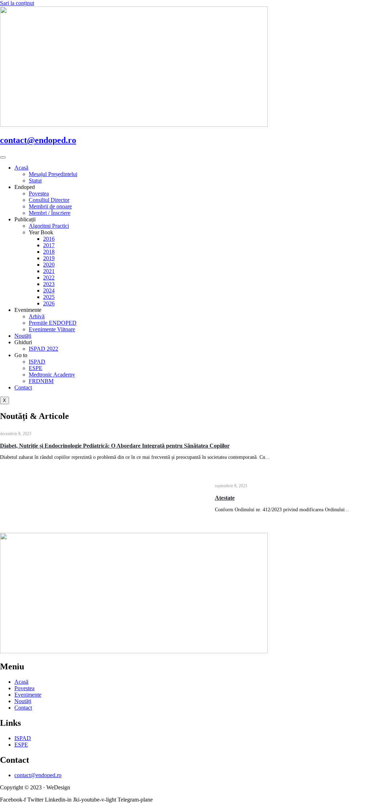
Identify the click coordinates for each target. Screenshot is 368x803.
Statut (35, 180)
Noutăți (22, 336)
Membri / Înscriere (49, 213)
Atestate (225, 498)
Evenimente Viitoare (52, 329)
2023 (49, 284)
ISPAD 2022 (43, 349)
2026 (49, 303)
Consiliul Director (49, 200)
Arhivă (37, 316)
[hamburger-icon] (3, 157)
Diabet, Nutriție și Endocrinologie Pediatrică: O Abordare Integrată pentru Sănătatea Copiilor (115, 446)
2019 (49, 258)
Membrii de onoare (50, 206)
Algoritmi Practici (49, 226)
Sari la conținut (17, 3)
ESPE (35, 368)
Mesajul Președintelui (53, 174)
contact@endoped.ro (38, 140)
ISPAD (37, 362)
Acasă (21, 168)
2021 (49, 271)
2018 (49, 252)
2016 (49, 239)
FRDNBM (41, 381)
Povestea (39, 193)
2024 (49, 290)
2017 (49, 245)
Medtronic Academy (52, 374)
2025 (49, 297)
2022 (49, 277)
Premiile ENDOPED (53, 323)
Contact (23, 387)
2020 (49, 265)
